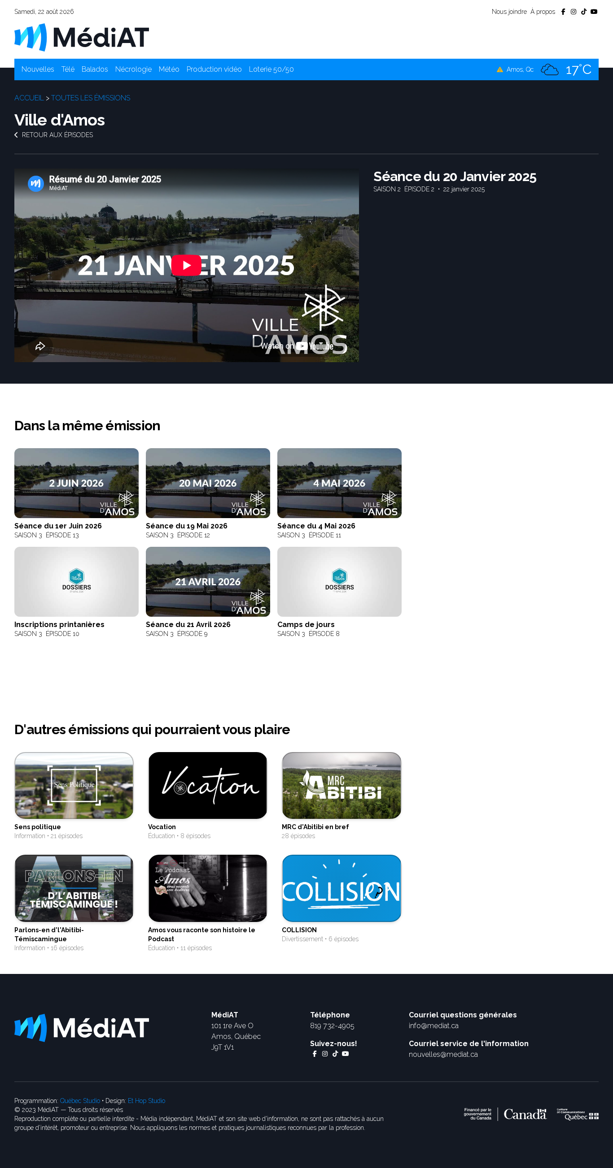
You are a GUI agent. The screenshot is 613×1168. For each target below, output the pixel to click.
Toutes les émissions (90, 98)
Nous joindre (509, 11)
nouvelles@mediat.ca (443, 1054)
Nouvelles (38, 69)
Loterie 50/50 (271, 69)
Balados (95, 69)
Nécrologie (133, 69)
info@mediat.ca (434, 1025)
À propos (542, 11)
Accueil (29, 98)
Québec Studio (80, 1100)
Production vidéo (214, 69)
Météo (169, 69)
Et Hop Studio (146, 1100)
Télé (67, 69)
